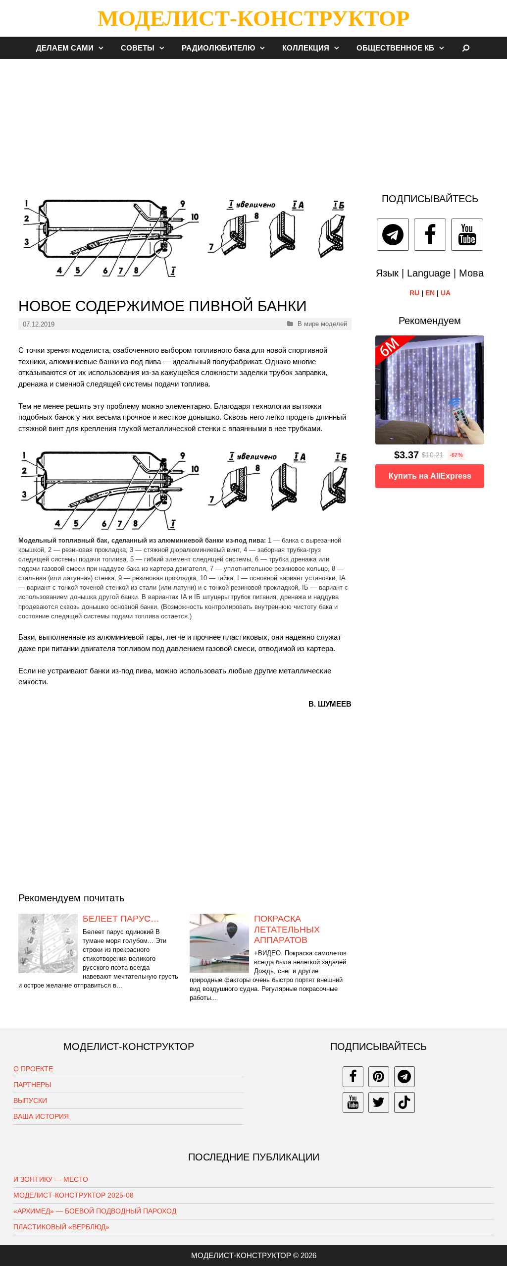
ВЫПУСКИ (30, 1100)
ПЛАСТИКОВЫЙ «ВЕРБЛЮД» (61, 1227)
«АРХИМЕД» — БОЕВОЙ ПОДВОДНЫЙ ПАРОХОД (94, 1211)
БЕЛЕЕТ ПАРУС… (121, 919)
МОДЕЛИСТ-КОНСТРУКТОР (253, 18)
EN (430, 293)
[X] (378, 1102)
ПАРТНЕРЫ (32, 1085)
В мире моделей (322, 324)
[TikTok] (404, 1102)
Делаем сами (65, 48)
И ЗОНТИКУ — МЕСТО (50, 1179)
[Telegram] (393, 235)
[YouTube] (467, 235)
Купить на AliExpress (430, 476)
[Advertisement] (253, 121)
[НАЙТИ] (466, 48)
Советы (137, 48)
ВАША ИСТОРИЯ (41, 1116)
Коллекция (305, 48)
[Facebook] (430, 235)
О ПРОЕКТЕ (33, 1069)
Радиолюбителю (218, 48)
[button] (103, 48)
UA (446, 293)
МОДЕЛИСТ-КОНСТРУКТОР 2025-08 (73, 1195)
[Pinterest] (378, 1076)
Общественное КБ (395, 48)
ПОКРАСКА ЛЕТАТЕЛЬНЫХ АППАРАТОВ (287, 929)
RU (414, 293)
